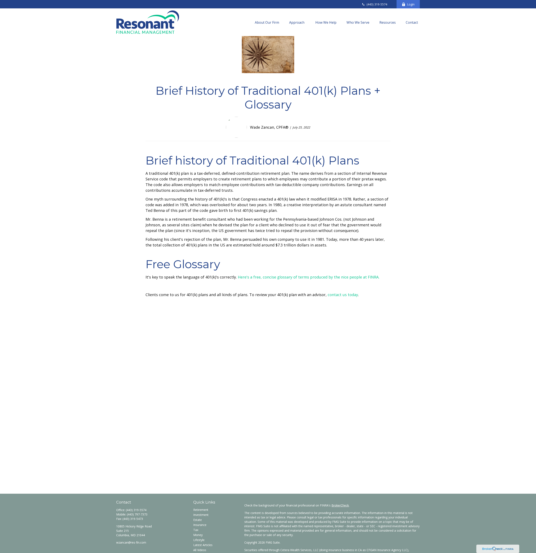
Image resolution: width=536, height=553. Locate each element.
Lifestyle (199, 540)
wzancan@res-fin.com (131, 542)
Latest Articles (203, 545)
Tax (195, 530)
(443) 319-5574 (377, 4)
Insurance (199, 525)
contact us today (343, 294)
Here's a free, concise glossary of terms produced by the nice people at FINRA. (309, 277)
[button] (267, 22)
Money (198, 535)
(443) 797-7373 (137, 514)
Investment (201, 515)
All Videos (199, 550)
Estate (197, 520)
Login (411, 4)
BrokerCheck (340, 505)
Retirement (200, 510)
